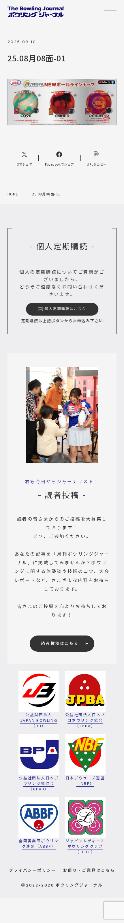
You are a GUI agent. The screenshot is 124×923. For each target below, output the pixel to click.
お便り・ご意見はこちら (89, 870)
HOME (12, 193)
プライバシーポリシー (32, 870)
